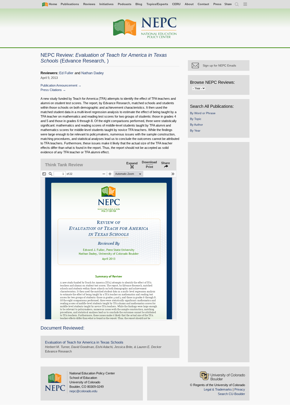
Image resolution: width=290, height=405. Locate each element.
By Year (195, 130)
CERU (176, 4)
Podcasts (124, 4)
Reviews (89, 4)
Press (217, 4)
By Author (196, 124)
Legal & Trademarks (218, 389)
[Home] (145, 27)
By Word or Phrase (202, 113)
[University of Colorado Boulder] (222, 376)
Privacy (239, 389)
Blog (138, 4)
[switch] (228, 4)
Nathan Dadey (92, 73)
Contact (203, 4)
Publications (70, 4)
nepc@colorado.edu (83, 391)
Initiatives (106, 4)
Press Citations (51, 90)
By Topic (195, 119)
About (189, 4)
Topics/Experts (157, 4)
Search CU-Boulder (231, 394)
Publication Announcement (59, 85)
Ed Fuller (66, 73)
